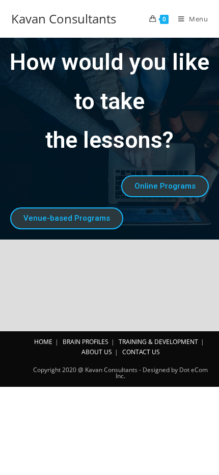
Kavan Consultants (63, 18)
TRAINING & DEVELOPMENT (158, 341)
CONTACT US (141, 352)
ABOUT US (96, 352)
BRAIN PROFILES (85, 341)
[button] (165, 186)
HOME (43, 341)
